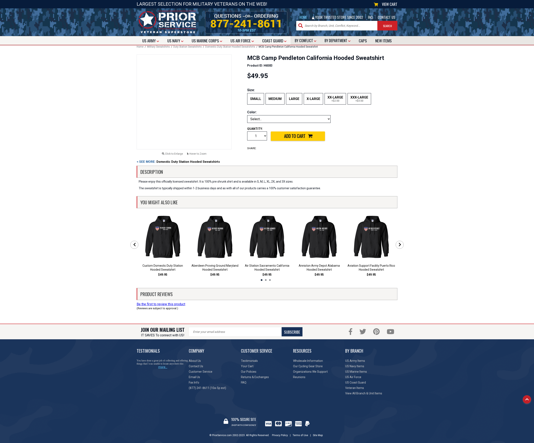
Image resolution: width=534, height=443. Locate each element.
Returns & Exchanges (255, 377)
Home (140, 46)
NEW (383, 40)
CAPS (363, 40)
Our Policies (248, 371)
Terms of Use (300, 435)
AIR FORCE (241, 40)
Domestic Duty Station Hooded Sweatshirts (230, 46)
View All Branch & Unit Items (363, 393)
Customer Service (200, 371)
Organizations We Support (310, 371)
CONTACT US (386, 17)
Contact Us (196, 366)
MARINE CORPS (206, 40)
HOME (303, 17)
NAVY (174, 40)
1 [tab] (261, 280)
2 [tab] (266, 280)
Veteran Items (354, 388)
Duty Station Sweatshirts (187, 46)
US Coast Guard (355, 382)
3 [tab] (270, 280)
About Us (195, 360)
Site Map (318, 435)
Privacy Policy (280, 435)
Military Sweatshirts (158, 46)
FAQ (370, 17)
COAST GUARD (273, 40)
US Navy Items (354, 366)
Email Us (194, 377)
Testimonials (249, 360)
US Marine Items (356, 371)
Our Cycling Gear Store (308, 366)
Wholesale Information (308, 360)
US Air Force (353, 377)
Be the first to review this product (161, 304)
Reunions (299, 377)
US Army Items (355, 360)
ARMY (149, 40)
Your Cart (247, 366)
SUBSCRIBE (292, 332)
